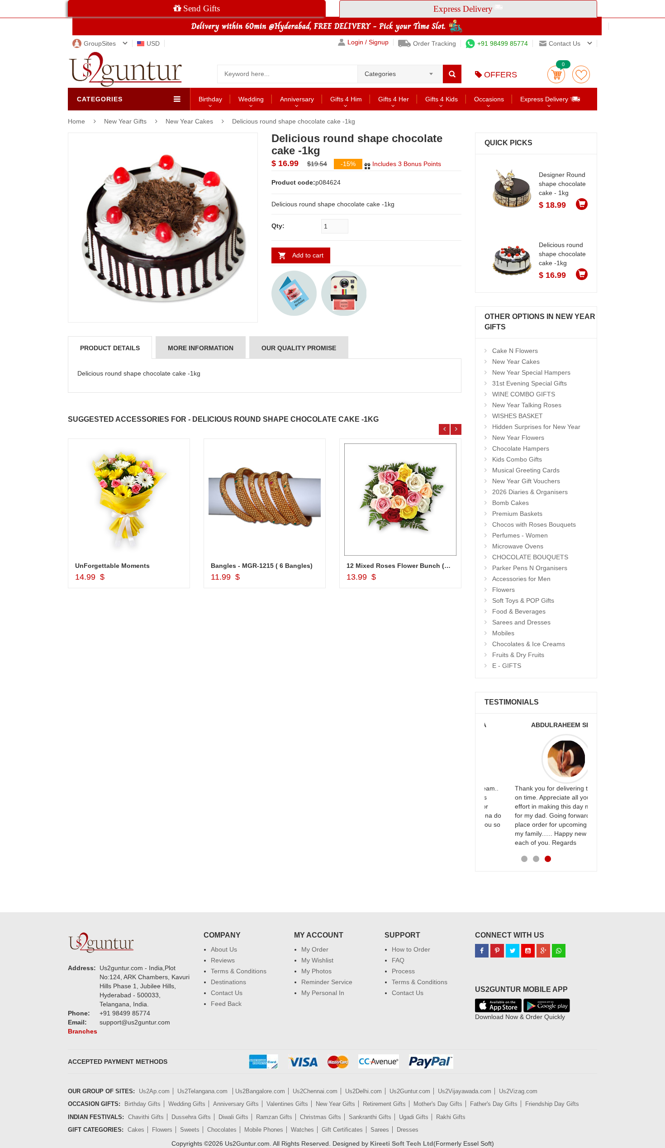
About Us (224, 949)
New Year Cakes (189, 121)
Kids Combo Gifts (517, 459)
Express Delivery (545, 99)
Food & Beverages (519, 611)
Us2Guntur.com (410, 1091)
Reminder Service (326, 982)
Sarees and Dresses (521, 622)
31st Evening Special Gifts (529, 383)
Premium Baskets (517, 513)
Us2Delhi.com (363, 1091)
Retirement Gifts (384, 1103)
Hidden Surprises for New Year (536, 426)
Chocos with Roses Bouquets (534, 524)
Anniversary (297, 99)
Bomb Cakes (510, 502)
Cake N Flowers (515, 350)
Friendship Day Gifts (552, 1103)
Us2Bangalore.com (260, 1091)
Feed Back (226, 1003)
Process (403, 971)
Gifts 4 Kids (441, 99)
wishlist (581, 74)
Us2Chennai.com (315, 1091)
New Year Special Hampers (531, 372)
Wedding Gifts (186, 1103)
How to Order (411, 949)
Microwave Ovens (517, 546)
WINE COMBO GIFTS (523, 394)
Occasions (489, 99)
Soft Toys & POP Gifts (523, 600)
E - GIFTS (506, 665)
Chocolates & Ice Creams (528, 644)
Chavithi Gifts (146, 1117)
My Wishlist (317, 960)
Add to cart (307, 255)
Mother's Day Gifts (437, 1103)
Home (76, 121)
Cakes (136, 1129)
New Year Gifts (126, 121)
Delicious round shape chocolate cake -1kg (293, 121)
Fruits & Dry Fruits (518, 654)
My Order (314, 949)
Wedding (251, 99)
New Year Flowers (518, 437)
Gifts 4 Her (393, 99)
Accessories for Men (521, 578)
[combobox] (400, 71)
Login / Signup (368, 42)
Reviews (223, 960)
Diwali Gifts (233, 1117)
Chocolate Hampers (520, 448)
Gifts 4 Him (346, 99)
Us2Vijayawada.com (464, 1091)
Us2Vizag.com (518, 1091)
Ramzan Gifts (274, 1117)
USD (153, 43)
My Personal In (322, 992)
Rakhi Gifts (451, 1117)
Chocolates (222, 1129)
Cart (556, 74)
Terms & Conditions (238, 971)
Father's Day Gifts (494, 1103)
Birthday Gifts (142, 1103)
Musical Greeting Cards (526, 470)
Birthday (210, 99)
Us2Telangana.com (203, 1091)
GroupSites (100, 43)
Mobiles (503, 633)
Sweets (190, 1129)
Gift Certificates (342, 1129)
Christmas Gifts (320, 1117)
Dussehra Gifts (191, 1117)
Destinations (228, 982)
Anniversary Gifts (236, 1103)
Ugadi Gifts (413, 1117)
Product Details (110, 348)
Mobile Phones (263, 1129)
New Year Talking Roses (526, 405)
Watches (302, 1129)
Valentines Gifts (287, 1103)
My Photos (316, 971)
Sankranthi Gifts (370, 1117)
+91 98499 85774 (502, 43)
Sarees (379, 1129)
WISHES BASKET (517, 415)
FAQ (398, 960)
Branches (82, 1031)
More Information (200, 348)
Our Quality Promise (298, 348)
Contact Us (226, 992)
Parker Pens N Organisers (529, 568)
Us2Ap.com (154, 1091)
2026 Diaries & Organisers (530, 491)
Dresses (407, 1129)
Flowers (503, 589)
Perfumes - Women (520, 535)
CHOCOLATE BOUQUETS (530, 557)
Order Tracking (434, 43)
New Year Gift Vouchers (526, 481)
